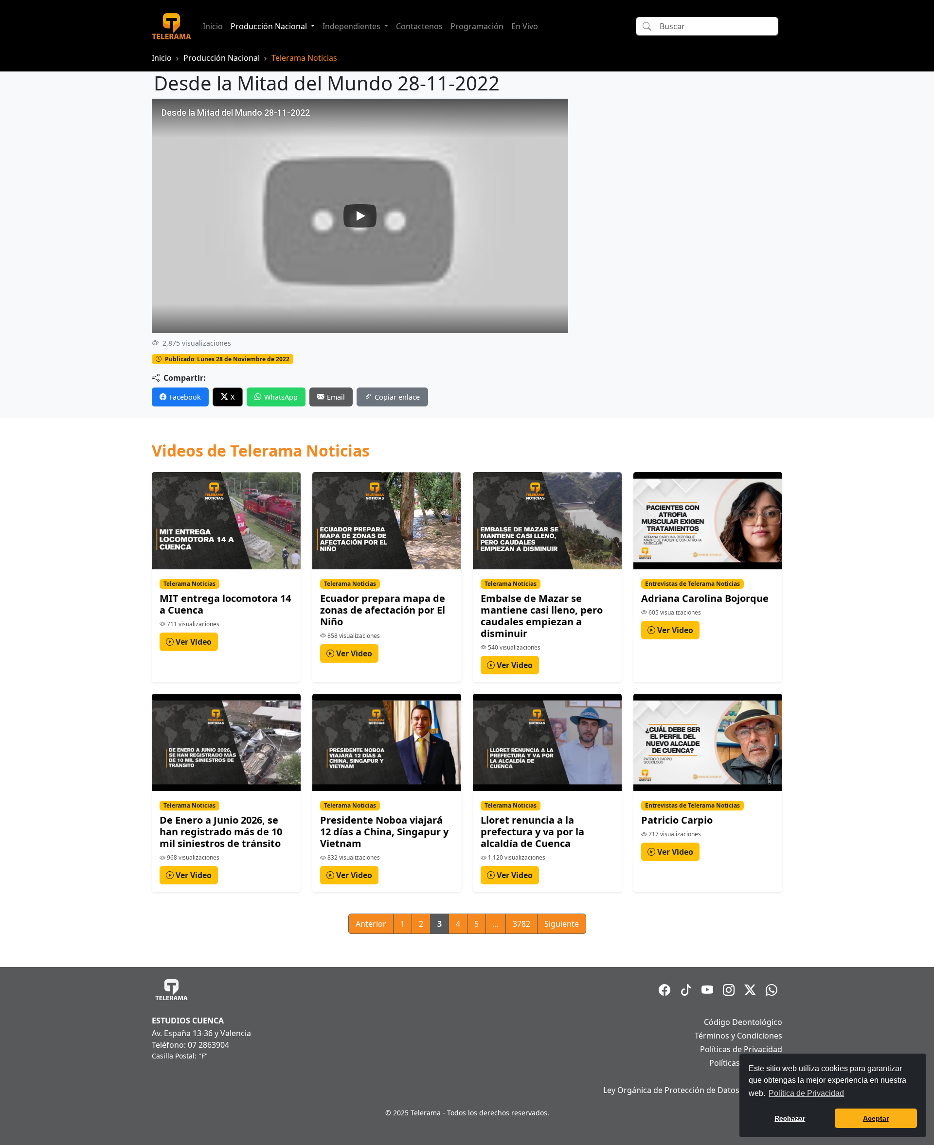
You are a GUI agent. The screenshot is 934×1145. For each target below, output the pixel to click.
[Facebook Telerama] (664, 990)
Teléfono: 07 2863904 (190, 1044)
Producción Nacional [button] (270, 26)
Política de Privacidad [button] (806, 1093)
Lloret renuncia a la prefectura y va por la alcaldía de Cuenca (532, 831)
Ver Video (193, 641)
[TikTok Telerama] (686, 990)
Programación (476, 26)
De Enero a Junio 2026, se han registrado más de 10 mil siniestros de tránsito (221, 831)
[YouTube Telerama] (707, 990)
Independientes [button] (352, 26)
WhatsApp (281, 397)
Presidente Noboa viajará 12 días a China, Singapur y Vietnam (384, 831)
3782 (521, 923)
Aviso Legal (761, 1076)
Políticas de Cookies (745, 1062)
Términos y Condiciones (738, 1035)
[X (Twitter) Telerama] (750, 990)
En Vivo (524, 26)
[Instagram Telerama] (729, 990)
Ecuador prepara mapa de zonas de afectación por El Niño (382, 610)
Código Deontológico (743, 1022)
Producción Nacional (221, 58)
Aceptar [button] (876, 1118)
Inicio (213, 26)
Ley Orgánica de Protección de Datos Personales (692, 1090)
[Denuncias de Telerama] (771, 990)
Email (336, 397)
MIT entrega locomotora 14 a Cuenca (225, 604)
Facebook (185, 397)
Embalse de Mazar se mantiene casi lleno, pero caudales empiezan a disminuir (542, 616)
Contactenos (419, 26)
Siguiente (561, 923)
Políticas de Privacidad (741, 1049)
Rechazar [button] (789, 1118)
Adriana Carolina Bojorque (705, 598)
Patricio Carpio (677, 820)
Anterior (371, 923)
